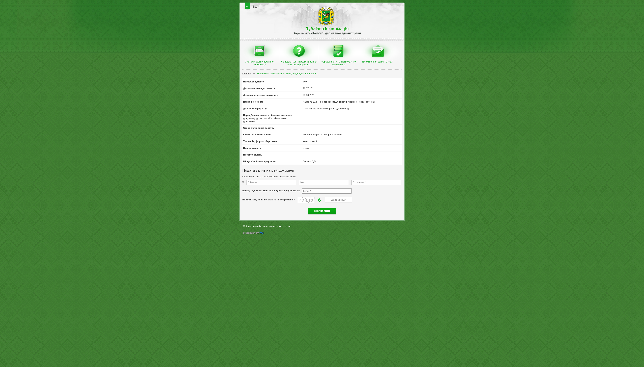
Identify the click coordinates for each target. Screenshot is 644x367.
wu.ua (253, 233)
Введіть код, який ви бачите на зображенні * (268, 199)
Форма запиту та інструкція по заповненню (338, 63)
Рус (255, 6)
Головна (246, 73)
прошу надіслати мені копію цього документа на (271, 190)
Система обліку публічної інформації (259, 63)
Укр (247, 6)
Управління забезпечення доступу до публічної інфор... (287, 73)
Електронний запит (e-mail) (377, 61)
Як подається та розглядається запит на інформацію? (299, 63)
